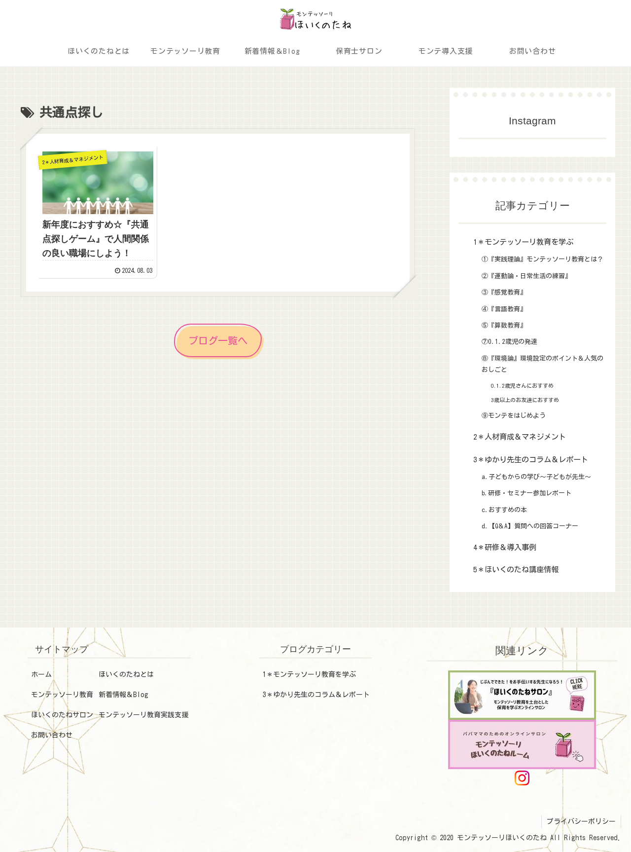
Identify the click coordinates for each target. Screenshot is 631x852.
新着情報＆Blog (123, 694)
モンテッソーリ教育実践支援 (143, 714)
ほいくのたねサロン (62, 714)
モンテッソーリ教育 (62, 694)
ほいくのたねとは (126, 674)
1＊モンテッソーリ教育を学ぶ (309, 674)
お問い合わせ (51, 735)
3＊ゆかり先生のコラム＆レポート (316, 694)
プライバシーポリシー (581, 821)
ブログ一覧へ (217, 340)
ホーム (41, 674)
